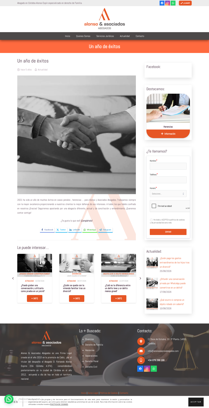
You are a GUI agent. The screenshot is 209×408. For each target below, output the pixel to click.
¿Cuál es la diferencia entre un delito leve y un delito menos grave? (75, 288)
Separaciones (91, 355)
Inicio (83, 393)
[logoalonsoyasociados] (104, 19)
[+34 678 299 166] (142, 360)
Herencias (168, 126)
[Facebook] (162, 3)
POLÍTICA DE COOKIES (59, 404)
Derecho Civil (91, 366)
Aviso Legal (93, 393)
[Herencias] (168, 108)
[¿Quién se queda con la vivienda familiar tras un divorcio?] (34, 265)
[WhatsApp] (173, 3)
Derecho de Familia (94, 344)
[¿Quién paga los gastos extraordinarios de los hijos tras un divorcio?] (118, 265)
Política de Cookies (109, 393)
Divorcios (89, 339)
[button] (8, 399)
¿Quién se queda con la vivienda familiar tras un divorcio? (32, 288)
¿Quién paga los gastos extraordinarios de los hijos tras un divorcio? (117, 288)
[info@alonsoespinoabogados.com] (142, 351)
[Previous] (13, 278)
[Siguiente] (140, 278)
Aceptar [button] (196, 402)
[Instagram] (167, 3)
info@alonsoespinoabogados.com (163, 351)
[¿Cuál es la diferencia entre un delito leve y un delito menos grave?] (76, 265)
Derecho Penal (91, 361)
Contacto (124, 393)
